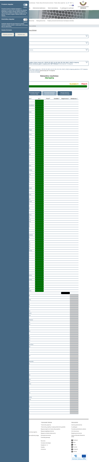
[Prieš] (49, 98)
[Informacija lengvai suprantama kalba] (73, 5)
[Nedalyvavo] (77, 98)
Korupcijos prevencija (46, 435)
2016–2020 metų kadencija (18, 36)
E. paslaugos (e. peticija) (67, 8)
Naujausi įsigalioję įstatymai (47, 431)
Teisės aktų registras (59, 3)
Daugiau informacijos (6, 30)
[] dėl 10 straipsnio (45, 63)
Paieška (43, 447)
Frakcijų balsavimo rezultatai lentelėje (65, 93)
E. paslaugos (74, 427)
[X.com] (72, 444)
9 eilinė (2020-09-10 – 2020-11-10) (20, 43)
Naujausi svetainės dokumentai (48, 433)
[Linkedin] (72, 451)
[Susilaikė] (59, 98)
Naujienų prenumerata (76, 433)
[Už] (40, 98)
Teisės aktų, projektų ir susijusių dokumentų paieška (53, 427)
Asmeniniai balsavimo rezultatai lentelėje (49, 93)
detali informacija (35, 72)
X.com (74, 444)
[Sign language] (71, 5)
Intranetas (43, 449)
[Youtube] (72, 447)
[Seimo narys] (31, 98)
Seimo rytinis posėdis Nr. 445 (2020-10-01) (22, 50)
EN (71, 3)
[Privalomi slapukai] (25, 5)
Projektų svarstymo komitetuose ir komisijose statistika (60, 20)
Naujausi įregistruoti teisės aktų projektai (50, 429)
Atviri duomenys (75, 431)
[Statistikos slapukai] (25, 19)
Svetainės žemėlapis (46, 443)
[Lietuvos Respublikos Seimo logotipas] (83, 5)
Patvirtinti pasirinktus (8, 34)
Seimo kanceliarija (53, 8)
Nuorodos (43, 440)
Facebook (75, 440)
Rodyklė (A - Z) (44, 445)
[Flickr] (72, 442)
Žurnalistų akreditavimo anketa (78, 429)
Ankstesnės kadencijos (39, 8)
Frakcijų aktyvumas (40, 20)
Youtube (75, 447)
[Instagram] (72, 449)
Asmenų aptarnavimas (76, 424)
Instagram (75, 449)
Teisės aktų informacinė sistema (44, 3)
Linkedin (75, 451)
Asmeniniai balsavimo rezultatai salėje (34, 93)
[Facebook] (72, 440)
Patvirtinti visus (21, 34)
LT (68, 3)
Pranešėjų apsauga (45, 437)
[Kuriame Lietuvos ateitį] (79, 459)
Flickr (74, 442)
